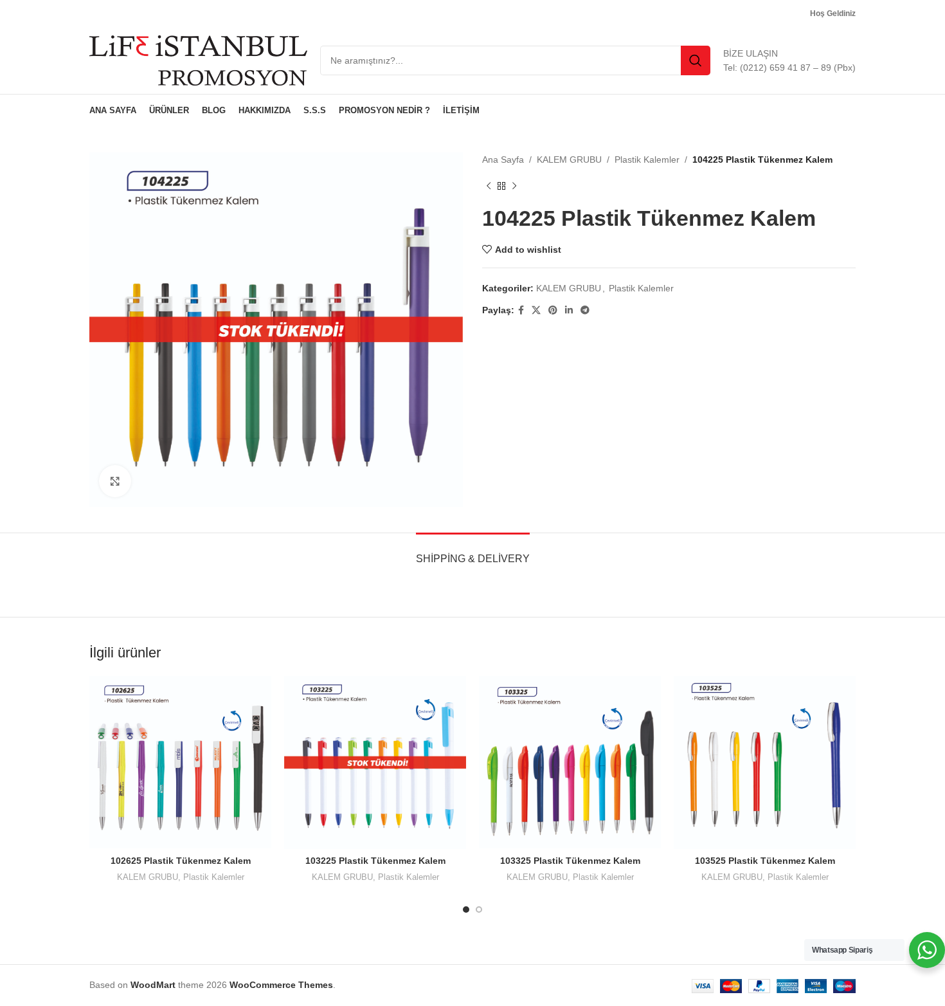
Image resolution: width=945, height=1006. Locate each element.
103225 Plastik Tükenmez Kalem (375, 860)
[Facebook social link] (521, 310)
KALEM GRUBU (569, 159)
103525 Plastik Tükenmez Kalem (765, 860)
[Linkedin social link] (569, 310)
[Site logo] (198, 60)
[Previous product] (488, 185)
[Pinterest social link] (552, 310)
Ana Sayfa (503, 159)
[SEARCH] (695, 60)
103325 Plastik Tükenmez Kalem (570, 860)
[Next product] (514, 185)
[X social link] (536, 310)
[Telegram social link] (585, 310)
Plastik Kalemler (647, 159)
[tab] (473, 552)
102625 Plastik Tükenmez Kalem (181, 860)
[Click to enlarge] (115, 481)
